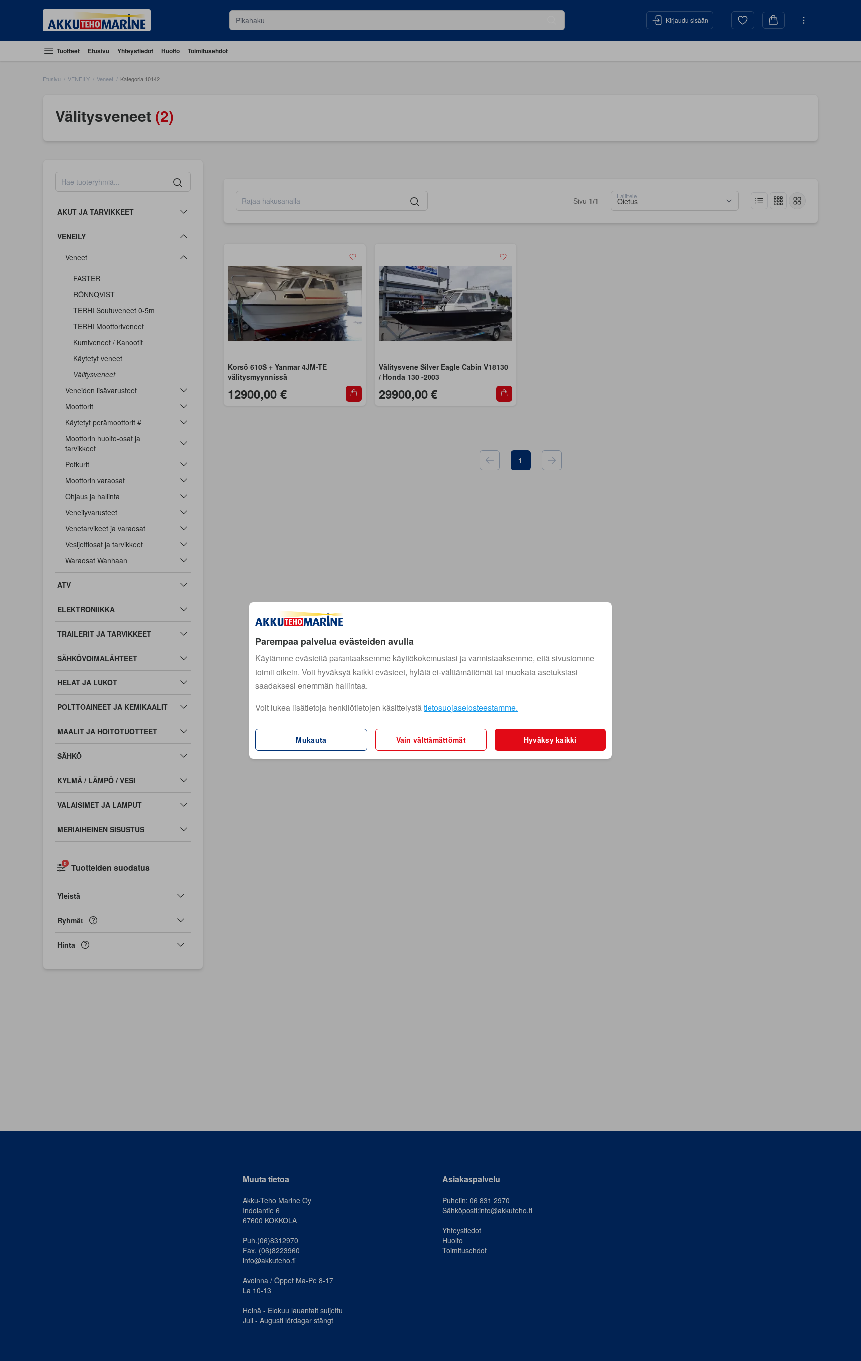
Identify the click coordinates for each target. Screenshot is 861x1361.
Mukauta (311, 740)
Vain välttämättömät (431, 740)
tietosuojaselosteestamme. (471, 707)
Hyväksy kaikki (550, 740)
